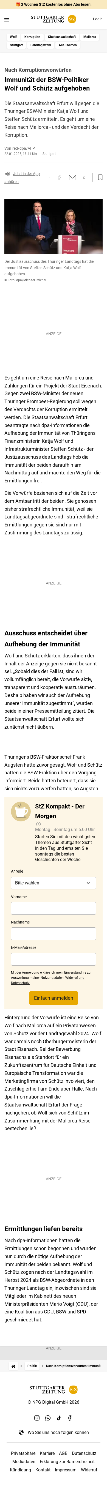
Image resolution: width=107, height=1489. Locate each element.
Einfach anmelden (53, 998)
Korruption (32, 37)
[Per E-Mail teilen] (72, 177)
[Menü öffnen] (6, 19)
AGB (63, 1453)
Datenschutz (84, 1453)
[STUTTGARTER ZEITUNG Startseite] (53, 19)
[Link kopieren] (49, 177)
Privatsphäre (23, 1453)
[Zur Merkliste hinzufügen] (99, 177)
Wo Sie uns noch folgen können (58, 1432)
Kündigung (20, 1469)
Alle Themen (68, 45)
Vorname (19, 897)
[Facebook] (70, 1418)
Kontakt (42, 1469)
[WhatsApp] (48, 1418)
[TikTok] (59, 1418)
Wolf (13, 37)
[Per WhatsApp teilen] (84, 178)
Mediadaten (23, 1461)
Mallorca (89, 37)
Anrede (17, 871)
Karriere (47, 1453)
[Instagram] (37, 1418)
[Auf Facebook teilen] (59, 177)
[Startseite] (13, 1366)
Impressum (66, 1469)
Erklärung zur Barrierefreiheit (67, 1461)
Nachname (20, 922)
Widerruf (89, 1469)
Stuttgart (16, 45)
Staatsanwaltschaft (62, 37)
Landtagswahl (40, 45)
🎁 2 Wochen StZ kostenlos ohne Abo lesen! (54, 4)
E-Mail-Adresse (23, 947)
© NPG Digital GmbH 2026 (53, 1402)
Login (98, 19)
